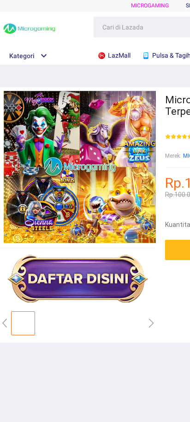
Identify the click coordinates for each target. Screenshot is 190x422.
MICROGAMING (150, 5)
